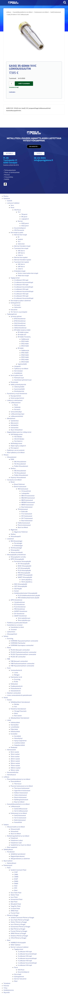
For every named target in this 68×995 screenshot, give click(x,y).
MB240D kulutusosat (28, 498)
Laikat (9, 720)
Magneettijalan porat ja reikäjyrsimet (19, 432)
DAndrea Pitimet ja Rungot (19, 936)
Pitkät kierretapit (23, 276)
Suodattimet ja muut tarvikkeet (21, 845)
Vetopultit (17, 366)
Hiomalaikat (15, 725)
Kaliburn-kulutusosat (21, 793)
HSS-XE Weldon (19, 439)
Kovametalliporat (20, 228)
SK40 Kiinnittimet (20, 323)
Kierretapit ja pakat (17, 232)
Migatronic (14, 530)
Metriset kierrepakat (21, 257)
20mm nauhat (15, 759)
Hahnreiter (21, 244)
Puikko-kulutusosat (24, 523)
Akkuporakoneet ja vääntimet (20, 859)
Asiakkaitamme (9, 990)
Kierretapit (17, 974)
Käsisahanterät (16, 691)
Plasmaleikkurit (16, 781)
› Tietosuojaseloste (9, 170)
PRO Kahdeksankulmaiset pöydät (28, 598)
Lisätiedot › (12, 92)
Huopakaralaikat (19, 745)
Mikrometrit (14, 423)
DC (18, 237)
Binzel (13, 482)
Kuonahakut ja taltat (17, 627)
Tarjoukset (7, 983)
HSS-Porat (17, 210)
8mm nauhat (15, 752)
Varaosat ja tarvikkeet (14, 480)
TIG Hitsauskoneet (20, 464)
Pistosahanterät (16, 688)
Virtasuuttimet (26, 491)
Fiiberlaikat (14, 729)
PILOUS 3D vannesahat (18, 657)
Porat (12, 207)
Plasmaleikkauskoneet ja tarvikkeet (18, 779)
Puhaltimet (14, 838)
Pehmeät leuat (19, 378)
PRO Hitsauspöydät (24, 573)
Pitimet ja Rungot (12, 915)
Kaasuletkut (18, 822)
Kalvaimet (14, 310)
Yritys (5, 988)
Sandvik (9, 201)
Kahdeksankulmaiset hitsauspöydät (25, 593)
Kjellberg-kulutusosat (21, 800)
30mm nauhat (15, 761)
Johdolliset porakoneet (18, 854)
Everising (10, 638)
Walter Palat (15, 895)
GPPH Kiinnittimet (16, 600)
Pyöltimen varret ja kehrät (15, 450)
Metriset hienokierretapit (22, 246)
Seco (12, 205)
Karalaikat (14, 734)
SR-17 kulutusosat (27, 518)
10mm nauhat (15, 754)
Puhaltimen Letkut (17, 840)
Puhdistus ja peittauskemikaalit (17, 623)
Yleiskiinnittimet (19, 602)
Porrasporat (15, 448)
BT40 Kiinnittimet (20, 319)
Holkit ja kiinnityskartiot (18, 384)
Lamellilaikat (15, 727)
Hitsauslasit (14, 831)
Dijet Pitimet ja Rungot (18, 929)
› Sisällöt (6, 179)
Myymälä (7, 992)
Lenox (16, 673)
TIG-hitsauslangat (16, 548)
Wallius (13, 468)
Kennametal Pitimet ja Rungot (20, 927)
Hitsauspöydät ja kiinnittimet (16, 555)
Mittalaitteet (11, 418)
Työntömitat (15, 421)
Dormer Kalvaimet (20, 979)
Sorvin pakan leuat (17, 375)
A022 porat (25, 226)
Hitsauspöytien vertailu (18, 557)
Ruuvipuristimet (16, 396)
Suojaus (6, 825)
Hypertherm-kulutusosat (22, 790)
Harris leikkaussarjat (21, 811)
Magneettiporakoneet (18, 856)
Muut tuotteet (8, 861)
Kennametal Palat (16, 899)
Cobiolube (17, 407)
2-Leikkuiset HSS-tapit (21, 280)
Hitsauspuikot (15, 550)
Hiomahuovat (11, 775)
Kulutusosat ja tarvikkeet (41, 12)
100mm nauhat (15, 768)
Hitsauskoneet (11, 457)
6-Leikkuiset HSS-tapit (21, 296)
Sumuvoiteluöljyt (16, 412)
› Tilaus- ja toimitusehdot (11, 172)
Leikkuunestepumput (17, 414)
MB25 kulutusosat (27, 500)
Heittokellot (14, 425)
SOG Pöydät (18, 589)
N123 (15, 886)
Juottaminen (11, 632)
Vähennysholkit (19, 387)
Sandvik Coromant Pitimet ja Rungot (22, 918)
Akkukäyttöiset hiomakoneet (20, 718)
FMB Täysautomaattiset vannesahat (22, 666)
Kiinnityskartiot (19, 391)
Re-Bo (16, 682)
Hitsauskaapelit (16, 536)
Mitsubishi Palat (16, 904)
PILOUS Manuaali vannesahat (20, 650)
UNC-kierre (21, 251)
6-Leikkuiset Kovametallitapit (23, 298)
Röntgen (17, 675)
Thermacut (17, 784)
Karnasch (17, 305)
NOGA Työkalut (15, 945)
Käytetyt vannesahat (14, 693)
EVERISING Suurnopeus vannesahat (22, 645)
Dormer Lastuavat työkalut (19, 947)
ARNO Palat (14, 911)
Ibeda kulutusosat (20, 820)
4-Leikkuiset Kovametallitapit (23, 291)
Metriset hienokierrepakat (22, 260)
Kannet (16, 591)
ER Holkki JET (22, 335)
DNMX (16, 883)
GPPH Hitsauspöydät (17, 559)
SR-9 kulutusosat (26, 516)
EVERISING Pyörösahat (18, 643)
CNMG (16, 874)
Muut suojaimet (12, 847)
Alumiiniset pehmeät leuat (23, 380)
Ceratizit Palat (15, 908)
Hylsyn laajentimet (20, 741)
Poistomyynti (8, 865)
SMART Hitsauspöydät (25, 577)
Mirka (16, 713)
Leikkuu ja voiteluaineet (14, 400)
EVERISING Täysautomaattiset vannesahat (24, 641)
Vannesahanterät (16, 670)
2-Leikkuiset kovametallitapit (23, 282)
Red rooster (18, 716)
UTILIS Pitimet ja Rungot (18, 938)
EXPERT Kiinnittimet (20, 611)
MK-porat (24, 217)
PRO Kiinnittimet (19, 609)
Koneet (9, 700)
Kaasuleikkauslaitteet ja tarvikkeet (23, 12)
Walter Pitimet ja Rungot (19, 922)
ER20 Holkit (25, 355)
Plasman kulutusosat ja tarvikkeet (22, 786)
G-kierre (20, 255)
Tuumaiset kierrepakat (21, 262)
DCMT (16, 879)
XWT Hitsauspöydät (20, 586)
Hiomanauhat (11, 750)
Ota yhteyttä (33, 146)
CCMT (16, 872)
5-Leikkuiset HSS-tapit (21, 294)
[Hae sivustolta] (64, 2)
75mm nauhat (15, 766)
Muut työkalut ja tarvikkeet (16, 452)
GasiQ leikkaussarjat (20, 809)
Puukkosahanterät (16, 686)
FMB (8, 659)
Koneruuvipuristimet (17, 398)
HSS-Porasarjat (19, 230)
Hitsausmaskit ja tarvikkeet (16, 827)
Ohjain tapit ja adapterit (18, 446)
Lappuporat (25, 219)
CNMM (16, 877)
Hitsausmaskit (15, 829)
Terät (9, 668)
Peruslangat (18, 543)
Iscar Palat (14, 897)
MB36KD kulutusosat (28, 502)
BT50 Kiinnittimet (20, 321)
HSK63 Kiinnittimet (20, 328)
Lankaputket (25, 493)
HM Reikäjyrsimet (16, 443)
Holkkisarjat (25, 339)
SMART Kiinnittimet (20, 616)
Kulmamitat (14, 428)
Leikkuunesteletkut (17, 416)
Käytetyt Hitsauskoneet (18, 477)
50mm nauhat (15, 763)
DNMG (16, 881)
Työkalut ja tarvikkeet (21, 369)
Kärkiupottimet (15, 303)
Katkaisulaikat (15, 722)
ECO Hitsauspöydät (24, 568)
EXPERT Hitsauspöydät (25, 575)
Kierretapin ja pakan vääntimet (21, 301)
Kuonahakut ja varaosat (14, 625)
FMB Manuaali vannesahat (19, 661)
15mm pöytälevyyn (24, 620)
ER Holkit (21, 348)
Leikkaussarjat (15, 806)
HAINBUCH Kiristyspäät (18, 943)
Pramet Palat (15, 913)
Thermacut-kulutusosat (21, 788)
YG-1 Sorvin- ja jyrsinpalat (19, 312)
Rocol (16, 405)
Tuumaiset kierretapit (21, 248)
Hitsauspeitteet (12, 634)
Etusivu (6, 196)
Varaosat (14, 629)
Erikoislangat (18, 546)
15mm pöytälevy (26, 582)
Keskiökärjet (18, 373)
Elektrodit (24, 511)
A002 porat (25, 223)
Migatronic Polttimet (21, 532)
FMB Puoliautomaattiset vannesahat (22, 663)
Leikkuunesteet (16, 403)
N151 (15, 888)
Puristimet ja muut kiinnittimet (17, 394)
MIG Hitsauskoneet (20, 462)
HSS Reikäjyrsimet (17, 434)
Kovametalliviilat (12, 772)
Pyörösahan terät (16, 677)
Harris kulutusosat (20, 818)
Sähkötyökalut (8, 849)
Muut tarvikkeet (23, 527)
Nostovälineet (11, 863)
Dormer (20, 221)
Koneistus (7, 198)
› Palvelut (6, 175)
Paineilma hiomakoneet (18, 709)
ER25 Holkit (25, 341)
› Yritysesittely (8, 177)
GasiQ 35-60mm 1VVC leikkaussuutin (18, 14)
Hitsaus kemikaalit (17, 552)
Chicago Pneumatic (20, 711)
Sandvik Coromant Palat (18, 870)
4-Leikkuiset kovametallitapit (27, 963)
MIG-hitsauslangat (16, 541)
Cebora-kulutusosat (20, 795)
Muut (15, 890)
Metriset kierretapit (20, 235)
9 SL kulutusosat (26, 514)
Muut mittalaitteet (17, 430)
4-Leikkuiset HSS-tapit (21, 289)
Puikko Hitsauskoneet (21, 466)
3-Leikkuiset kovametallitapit (23, 287)
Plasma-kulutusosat (24, 525)
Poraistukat (14, 382)
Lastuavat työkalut (13, 203)
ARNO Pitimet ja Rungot (18, 933)
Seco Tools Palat (16, 893)
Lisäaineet (10, 539)
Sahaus (6, 636)
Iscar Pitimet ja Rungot (18, 924)
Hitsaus (6, 455)
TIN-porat (24, 214)
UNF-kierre (21, 253)
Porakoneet (11, 852)
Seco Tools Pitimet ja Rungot (20, 920)
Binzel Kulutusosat (20, 486)
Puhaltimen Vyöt (16, 843)
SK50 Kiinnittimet (20, 325)
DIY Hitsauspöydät (24, 564)
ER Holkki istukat (23, 332)
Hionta (6, 698)
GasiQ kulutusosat (56, 12)
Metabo (16, 704)
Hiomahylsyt (18, 738)
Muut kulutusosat (26, 507)
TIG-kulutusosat (23, 509)
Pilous (9, 648)
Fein (15, 707)
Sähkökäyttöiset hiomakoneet (20, 702)
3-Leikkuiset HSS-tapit (21, 285)
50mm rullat (15, 770)
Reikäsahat (14, 684)
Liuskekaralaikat (19, 743)
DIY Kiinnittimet (19, 614)
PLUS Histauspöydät (24, 570)
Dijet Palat (14, 902)
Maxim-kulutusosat (20, 797)
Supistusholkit (22, 364)
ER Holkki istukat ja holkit (22, 330)
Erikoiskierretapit (19, 271)
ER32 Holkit (25, 344)
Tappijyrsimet (15, 278)
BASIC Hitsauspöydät (24, 566)
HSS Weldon (18, 437)
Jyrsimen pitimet (16, 316)
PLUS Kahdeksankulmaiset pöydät (29, 595)
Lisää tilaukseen (24, 83)
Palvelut (6, 986)
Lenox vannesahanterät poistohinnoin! (19, 695)
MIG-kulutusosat (23, 489)
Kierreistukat (18, 371)
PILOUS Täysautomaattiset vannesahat (23, 654)
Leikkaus (8, 12)
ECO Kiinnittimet (19, 604)
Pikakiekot (14, 747)
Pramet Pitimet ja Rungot (19, 931)
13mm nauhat (15, 756)
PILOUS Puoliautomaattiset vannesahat (23, 652)
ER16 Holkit (25, 353)
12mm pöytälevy (26, 580)
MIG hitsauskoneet (20, 471)
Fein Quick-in (18, 441)
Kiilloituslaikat (15, 731)
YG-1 (19, 212)
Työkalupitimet (12, 314)
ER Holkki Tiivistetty (24, 337)
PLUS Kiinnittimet (20, 607)
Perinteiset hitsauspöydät (22, 561)
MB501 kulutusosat (27, 505)
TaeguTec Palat (16, 906)
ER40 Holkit (25, 346)
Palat (9, 868)
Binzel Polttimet (19, 484)
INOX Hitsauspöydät (20, 584)
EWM (12, 459)
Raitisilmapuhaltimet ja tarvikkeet (18, 836)
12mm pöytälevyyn (24, 618)
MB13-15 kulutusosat (27, 496)
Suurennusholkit (19, 389)
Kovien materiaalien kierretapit (28, 273)
